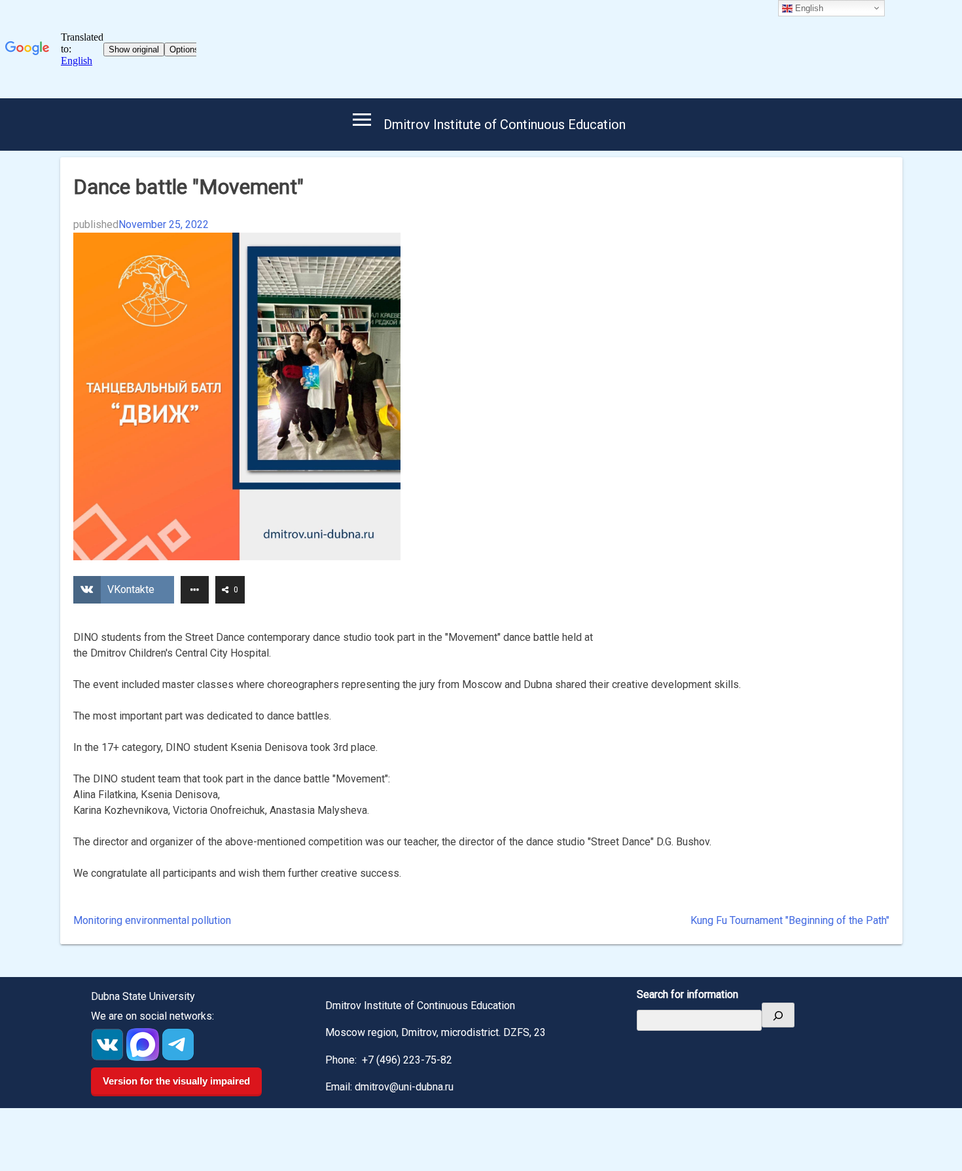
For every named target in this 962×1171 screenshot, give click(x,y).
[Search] (778, 1015)
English (808, 8)
